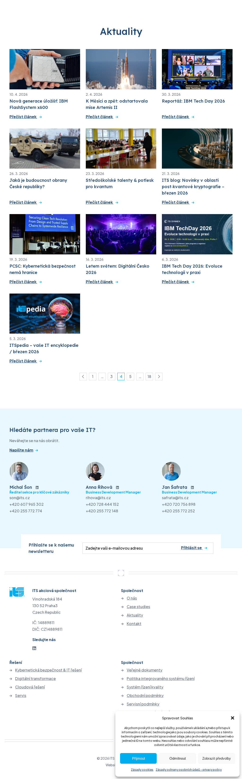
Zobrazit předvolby (216, 758)
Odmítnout (177, 758)
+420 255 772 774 (25, 510)
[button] (232, 718)
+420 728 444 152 (102, 504)
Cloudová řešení (30, 687)
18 (150, 377)
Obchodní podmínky (145, 695)
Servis (20, 695)
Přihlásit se (192, 547)
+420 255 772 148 (102, 510)
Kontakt (134, 623)
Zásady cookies (142, 769)
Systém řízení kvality (145, 687)
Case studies (138, 606)
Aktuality (135, 615)
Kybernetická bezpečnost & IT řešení (48, 670)
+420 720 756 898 (178, 504)
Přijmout (138, 758)
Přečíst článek (23, 116)
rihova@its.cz (98, 497)
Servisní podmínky (143, 704)
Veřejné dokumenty (144, 670)
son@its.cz (19, 497)
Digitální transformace (35, 678)
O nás (132, 598)
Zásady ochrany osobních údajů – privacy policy (189, 769)
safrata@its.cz (175, 497)
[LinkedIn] (34, 648)
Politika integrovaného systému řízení (160, 678)
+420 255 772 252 (178, 510)
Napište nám (21, 450)
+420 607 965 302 (26, 504)
